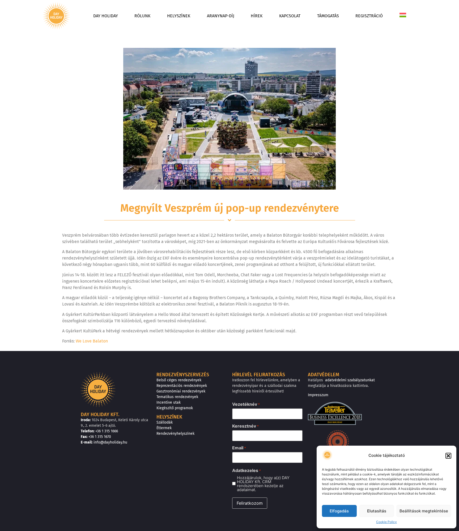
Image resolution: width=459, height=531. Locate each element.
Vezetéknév (246, 404)
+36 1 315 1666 (106, 431)
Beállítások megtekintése (424, 510)
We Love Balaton (92, 341)
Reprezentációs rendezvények (181, 385)
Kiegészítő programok (174, 408)
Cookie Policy (386, 522)
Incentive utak (168, 402)
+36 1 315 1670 (99, 436)
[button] (448, 455)
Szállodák (164, 422)
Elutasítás (376, 510)
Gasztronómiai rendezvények (180, 391)
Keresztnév (245, 426)
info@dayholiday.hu (110, 442)
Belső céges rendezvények (178, 380)
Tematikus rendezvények (177, 397)
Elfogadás (339, 510)
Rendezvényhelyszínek (175, 433)
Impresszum (318, 395)
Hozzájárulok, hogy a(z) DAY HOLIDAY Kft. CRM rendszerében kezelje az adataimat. (263, 484)
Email (239, 448)
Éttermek (164, 428)
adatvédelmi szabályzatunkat (350, 380)
